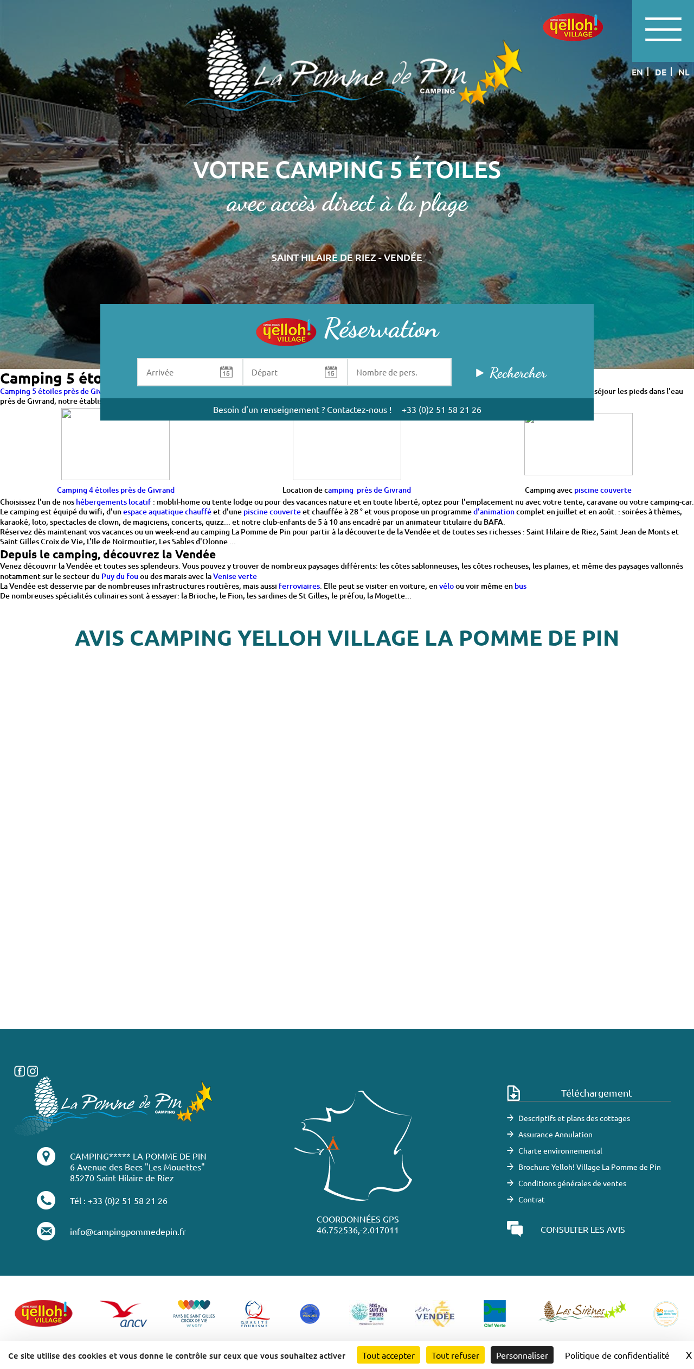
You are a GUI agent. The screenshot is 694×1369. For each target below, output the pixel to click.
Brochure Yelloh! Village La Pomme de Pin (589, 1166)
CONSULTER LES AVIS (583, 1229)
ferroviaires (299, 586)
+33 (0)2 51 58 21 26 (441, 409)
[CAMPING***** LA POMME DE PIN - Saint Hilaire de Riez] (114, 1104)
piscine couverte (603, 490)
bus (520, 586)
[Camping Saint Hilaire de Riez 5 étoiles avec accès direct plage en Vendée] (347, 80)
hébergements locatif (113, 501)
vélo (446, 586)
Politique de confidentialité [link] (617, 1354)
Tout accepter (388, 1354)
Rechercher (518, 372)
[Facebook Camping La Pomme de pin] (19, 1069)
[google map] (347, 866)
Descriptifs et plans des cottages (574, 1118)
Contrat (531, 1199)
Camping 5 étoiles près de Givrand (59, 391)
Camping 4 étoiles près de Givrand (116, 490)
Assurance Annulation (555, 1134)
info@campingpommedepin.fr (128, 1231)
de (660, 71)
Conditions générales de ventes (572, 1183)
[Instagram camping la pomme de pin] (32, 1069)
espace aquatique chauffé (167, 511)
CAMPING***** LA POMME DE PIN (138, 1155)
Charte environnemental (560, 1150)
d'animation (494, 511)
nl (684, 71)
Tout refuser (455, 1354)
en (637, 71)
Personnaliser (522, 1354)
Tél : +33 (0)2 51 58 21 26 (119, 1200)
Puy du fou (120, 576)
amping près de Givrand (369, 490)
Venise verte (235, 576)
